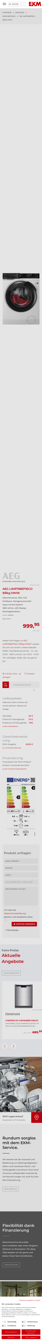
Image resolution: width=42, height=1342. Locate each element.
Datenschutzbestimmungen (29, 1300)
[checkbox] (4, 1322)
